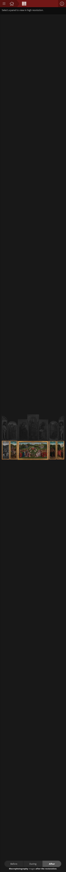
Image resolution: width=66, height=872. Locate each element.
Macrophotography (18, 868)
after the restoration (46, 868)
